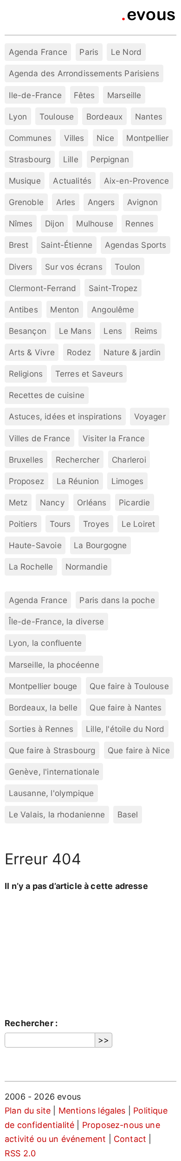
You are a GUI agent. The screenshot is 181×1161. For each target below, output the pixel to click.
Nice (105, 138)
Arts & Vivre (32, 352)
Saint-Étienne (66, 245)
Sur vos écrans (74, 267)
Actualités (72, 181)
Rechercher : (31, 1023)
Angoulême (113, 309)
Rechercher (78, 459)
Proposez (26, 481)
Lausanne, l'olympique (51, 793)
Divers (21, 267)
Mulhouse (94, 223)
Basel (127, 814)
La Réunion (78, 481)
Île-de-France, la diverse (56, 621)
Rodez (79, 352)
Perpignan (109, 159)
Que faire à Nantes (126, 707)
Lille (70, 159)
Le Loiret (138, 524)
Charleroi (129, 459)
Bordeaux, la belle (43, 707)
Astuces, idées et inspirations (65, 416)
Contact (130, 1139)
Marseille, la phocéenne (54, 665)
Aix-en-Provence (136, 181)
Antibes (23, 309)
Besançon (27, 331)
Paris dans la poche (117, 600)
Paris (88, 52)
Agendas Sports (136, 245)
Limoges (127, 481)
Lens (112, 331)
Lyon (18, 116)
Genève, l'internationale (54, 771)
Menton (64, 309)
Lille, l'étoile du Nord (125, 729)
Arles (66, 202)
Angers (101, 202)
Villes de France (40, 438)
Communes (30, 138)
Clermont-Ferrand (43, 288)
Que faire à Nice (139, 750)
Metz (18, 502)
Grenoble (26, 202)
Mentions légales (92, 1110)
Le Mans (75, 331)
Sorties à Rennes (41, 729)
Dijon (54, 223)
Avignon (142, 202)
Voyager (150, 416)
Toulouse (56, 116)
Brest (19, 245)
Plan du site (28, 1110)
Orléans (91, 502)
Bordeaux (104, 116)
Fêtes (84, 95)
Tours (60, 524)
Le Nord (126, 52)
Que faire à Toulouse (129, 686)
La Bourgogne (100, 545)
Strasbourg (30, 159)
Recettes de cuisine (46, 395)
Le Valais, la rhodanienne (57, 814)
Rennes (139, 223)
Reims (146, 331)
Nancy (52, 502)
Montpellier (147, 138)
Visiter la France (114, 438)
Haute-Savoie (35, 545)
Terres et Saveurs (89, 373)
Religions (26, 373)
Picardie (134, 502)
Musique (25, 181)
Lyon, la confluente (45, 643)
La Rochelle (31, 566)
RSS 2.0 (20, 1153)
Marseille (124, 95)
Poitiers (23, 524)
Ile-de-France (35, 95)
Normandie (86, 566)
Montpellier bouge (43, 686)
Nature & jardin (132, 352)
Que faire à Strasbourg (52, 750)
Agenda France (38, 52)
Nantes (148, 116)
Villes (74, 138)
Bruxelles (26, 459)
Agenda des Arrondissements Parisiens (84, 73)
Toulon (127, 267)
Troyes (96, 524)
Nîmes (21, 223)
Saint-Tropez (113, 288)
